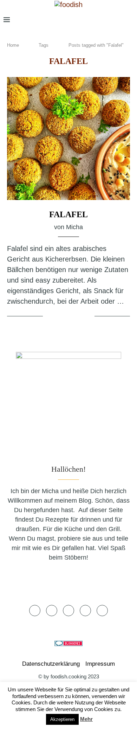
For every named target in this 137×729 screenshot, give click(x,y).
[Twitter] (84, 20)
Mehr (86, 719)
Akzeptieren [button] (62, 719)
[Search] (129, 20)
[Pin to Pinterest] (78, 317)
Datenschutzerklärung (51, 663)
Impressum (100, 663)
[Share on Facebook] (61, 317)
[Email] (117, 20)
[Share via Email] (88, 317)
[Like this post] (49, 317)
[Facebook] (75, 20)
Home (13, 45)
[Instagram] (95, 20)
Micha (74, 227)
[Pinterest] (106, 20)
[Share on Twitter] (70, 317)
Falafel (68, 214)
